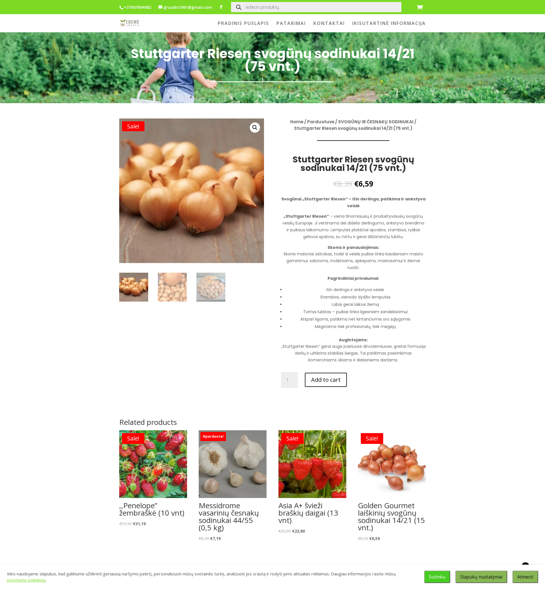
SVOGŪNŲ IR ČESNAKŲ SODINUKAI (376, 122)
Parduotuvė (320, 122)
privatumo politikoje (26, 580)
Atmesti (525, 577)
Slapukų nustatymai (481, 577)
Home (296, 122)
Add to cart (326, 380)
